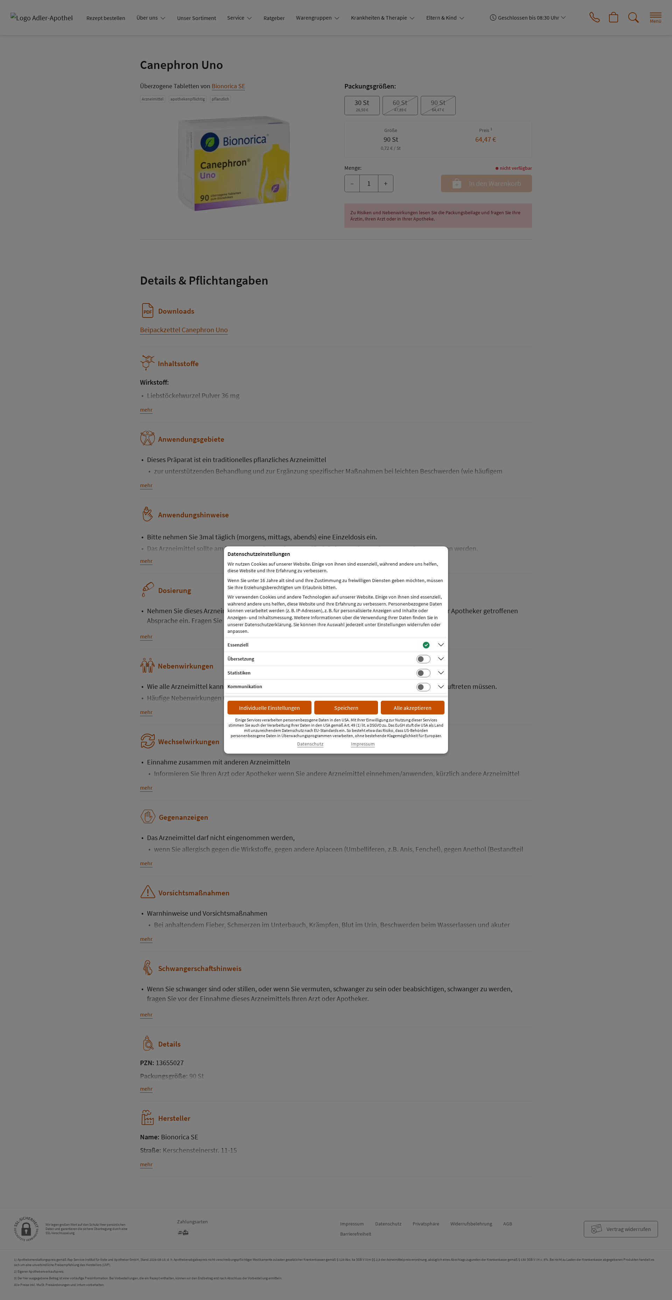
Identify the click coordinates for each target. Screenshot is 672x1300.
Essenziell (237, 645)
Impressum (363, 744)
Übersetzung (240, 659)
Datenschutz (310, 744)
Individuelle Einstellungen (269, 707)
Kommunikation (244, 686)
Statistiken (239, 673)
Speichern (346, 707)
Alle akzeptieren (413, 707)
